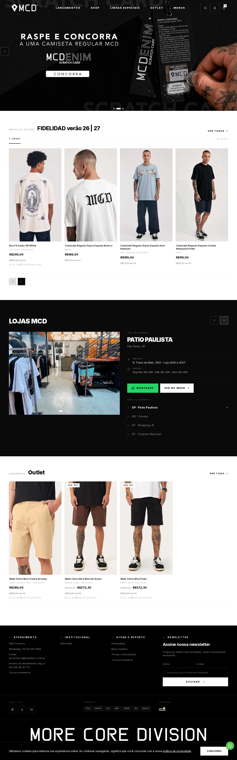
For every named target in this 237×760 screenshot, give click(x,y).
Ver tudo (217, 473)
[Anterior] (5, 51)
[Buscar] (205, 8)
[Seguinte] (232, 51)
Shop (95, 7)
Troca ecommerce (19, 672)
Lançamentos (68, 7)
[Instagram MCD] (12, 709)
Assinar (193, 681)
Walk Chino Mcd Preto (133, 578)
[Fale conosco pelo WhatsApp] (230, 746)
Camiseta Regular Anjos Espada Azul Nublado (142, 247)
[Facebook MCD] (22, 709)
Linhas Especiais (125, 7)
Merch (179, 7)
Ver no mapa (174, 388)
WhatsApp (144, 389)
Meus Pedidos (119, 648)
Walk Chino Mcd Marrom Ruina (83, 578)
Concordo (214, 751)
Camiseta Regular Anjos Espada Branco (88, 245)
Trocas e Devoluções (123, 654)
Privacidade (118, 643)
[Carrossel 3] (118, 55)
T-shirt (15, 138)
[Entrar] (214, 8)
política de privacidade (177, 751)
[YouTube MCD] (31, 709)
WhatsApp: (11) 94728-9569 (25, 648)
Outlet (156, 7)
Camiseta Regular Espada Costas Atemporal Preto (196, 247)
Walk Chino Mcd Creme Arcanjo (28, 578)
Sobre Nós (66, 643)
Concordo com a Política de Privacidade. (187, 672)
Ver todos (216, 131)
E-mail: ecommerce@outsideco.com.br (27, 656)
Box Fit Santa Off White (22, 245)
